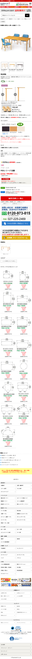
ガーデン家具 (3, 552)
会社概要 (3, 644)
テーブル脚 (3, 526)
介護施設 (3, 21)
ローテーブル (3, 519)
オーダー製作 (3, 609)
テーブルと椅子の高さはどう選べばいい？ (11, 460)
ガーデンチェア (4, 554)
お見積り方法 (3, 592)
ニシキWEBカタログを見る (8, 261)
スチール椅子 (3, 488)
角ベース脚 (3, 529)
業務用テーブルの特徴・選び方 (9, 455)
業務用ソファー (4, 501)
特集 (2, 612)
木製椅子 (3, 485)
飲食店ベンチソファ (5, 504)
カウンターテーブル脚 (5, 532)
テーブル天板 (3, 510)
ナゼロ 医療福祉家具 (5, 564)
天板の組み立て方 (6, 462)
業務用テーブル (12, 19)
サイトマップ (4, 651)
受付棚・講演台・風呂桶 (6, 567)
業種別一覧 (3, 606)
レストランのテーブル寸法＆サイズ (10, 464)
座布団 (18, 538)
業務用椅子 (3, 482)
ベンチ (2, 557)
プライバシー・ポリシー (6, 647)
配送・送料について (5, 596)
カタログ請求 (3, 599)
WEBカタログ (4, 615)
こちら (15, 193)
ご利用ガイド (5, 203)
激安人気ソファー (4, 498)
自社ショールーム (4, 622)
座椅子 (2, 538)
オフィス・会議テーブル (6, 516)
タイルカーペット (4, 573)
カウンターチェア (4, 491)
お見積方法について (16, 203)
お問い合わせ (4, 654)
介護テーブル (20, 19)
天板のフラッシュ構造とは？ (8, 457)
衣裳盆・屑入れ (4, 570)
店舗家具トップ (4, 19)
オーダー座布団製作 (5, 541)
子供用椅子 (3, 548)
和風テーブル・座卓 (5, 522)
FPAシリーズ (5, 254)
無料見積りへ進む (16, 198)
